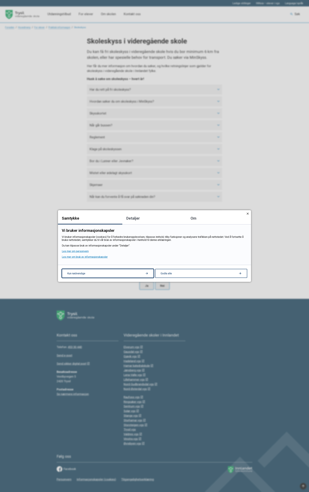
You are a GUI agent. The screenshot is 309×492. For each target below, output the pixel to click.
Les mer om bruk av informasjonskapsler (85, 256)
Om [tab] (193, 218)
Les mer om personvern (75, 251)
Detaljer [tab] (133, 218)
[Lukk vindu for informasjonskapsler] (248, 214)
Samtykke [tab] (70, 218)
